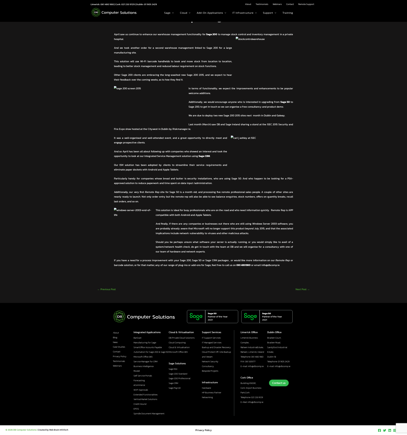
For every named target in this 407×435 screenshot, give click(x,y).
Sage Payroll (174, 388)
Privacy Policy (119, 356)
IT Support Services (211, 338)
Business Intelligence (144, 366)
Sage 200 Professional (179, 378)
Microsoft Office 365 (143, 356)
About (248, 4)
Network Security (210, 361)
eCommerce (139, 385)
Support (268, 13)
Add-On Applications (210, 13)
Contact (290, 4)
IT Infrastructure (243, 13)
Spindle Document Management (149, 413)
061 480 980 (107, 4)
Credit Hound (140, 404)
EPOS (136, 408)
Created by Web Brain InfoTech (53, 429)
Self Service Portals (143, 375)
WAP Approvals (141, 390)
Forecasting (139, 380)
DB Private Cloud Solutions (182, 338)
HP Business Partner (211, 392)
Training (288, 13)
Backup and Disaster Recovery (216, 347)
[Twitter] (384, 430)
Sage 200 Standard (178, 373)
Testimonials (262, 4)
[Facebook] (379, 430)
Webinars (277, 4)
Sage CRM (173, 383)
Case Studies (119, 347)
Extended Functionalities (146, 394)
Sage (167, 13)
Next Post (303, 289)
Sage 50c (173, 369)
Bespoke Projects (210, 371)
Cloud (183, 13)
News (115, 342)
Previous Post (106, 289)
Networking (207, 397)
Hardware (206, 388)
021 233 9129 (128, 4)
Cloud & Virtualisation (179, 347)
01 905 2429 (150, 4)
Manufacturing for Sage (145, 342)
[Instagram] (394, 430)
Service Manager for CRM (145, 361)
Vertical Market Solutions (145, 399)
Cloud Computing (177, 342)
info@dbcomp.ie (270, 265)
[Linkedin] (389, 430)
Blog (115, 337)
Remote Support (306, 4)
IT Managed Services (211, 342)
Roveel (137, 371)
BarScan (137, 338)
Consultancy (208, 366)
